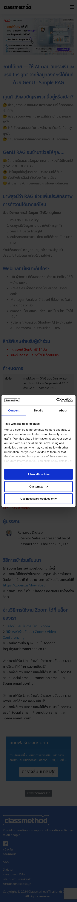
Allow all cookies (38, 474)
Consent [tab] (13, 410)
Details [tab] (38, 410)
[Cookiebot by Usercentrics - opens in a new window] (56, 400)
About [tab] (63, 410)
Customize (36, 486)
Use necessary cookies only (38, 498)
